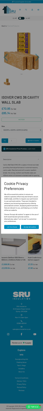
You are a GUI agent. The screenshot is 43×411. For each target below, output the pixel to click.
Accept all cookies (30, 227)
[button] (33, 407)
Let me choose (12, 227)
